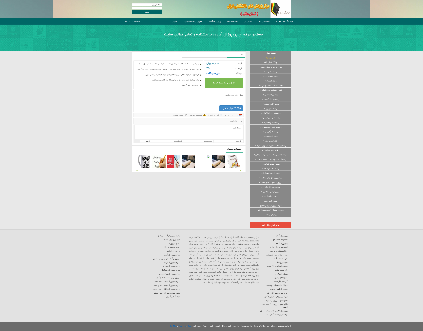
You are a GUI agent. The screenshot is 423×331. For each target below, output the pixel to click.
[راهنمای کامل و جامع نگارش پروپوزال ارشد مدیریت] (233, 168)
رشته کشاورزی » (271, 136)
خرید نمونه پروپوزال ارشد (277, 293)
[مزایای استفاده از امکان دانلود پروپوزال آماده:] (144, 168)
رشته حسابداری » (270, 76)
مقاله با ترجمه (264, 21)
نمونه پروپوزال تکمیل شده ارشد (167, 281)
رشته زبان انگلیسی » (270, 99)
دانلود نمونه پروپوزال (172, 247)
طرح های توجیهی (280, 277)
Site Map (173, 326)
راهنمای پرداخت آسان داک (277, 314)
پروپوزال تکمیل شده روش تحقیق (274, 311)
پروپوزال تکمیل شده (270, 196)
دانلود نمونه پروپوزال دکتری (276, 300)
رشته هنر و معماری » (270, 122)
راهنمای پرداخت (270, 215)
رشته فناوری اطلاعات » (271, 113)
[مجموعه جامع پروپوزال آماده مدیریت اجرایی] (188, 168)
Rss (189, 326)
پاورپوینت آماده (281, 270)
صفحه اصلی (271, 53)
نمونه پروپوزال (282, 262)
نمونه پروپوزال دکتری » (270, 187)
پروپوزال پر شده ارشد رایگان (168, 277)
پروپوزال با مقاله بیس (193, 21)
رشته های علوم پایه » (270, 168)
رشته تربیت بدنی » (270, 141)
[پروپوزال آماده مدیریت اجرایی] (203, 168)
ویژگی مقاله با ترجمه (279, 251)
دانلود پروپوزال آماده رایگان (169, 236)
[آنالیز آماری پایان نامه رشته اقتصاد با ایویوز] (173, 168)
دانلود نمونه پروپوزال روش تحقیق (166, 293)
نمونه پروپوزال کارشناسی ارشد (271, 210)
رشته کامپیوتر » (270, 108)
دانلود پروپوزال (174, 243)
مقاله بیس (248, 21)
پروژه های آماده (236, 121)
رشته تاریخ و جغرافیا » (270, 173)
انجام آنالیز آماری (173, 297)
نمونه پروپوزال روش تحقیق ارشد (166, 285)
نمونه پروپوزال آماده (172, 255)
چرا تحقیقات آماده (280, 258)
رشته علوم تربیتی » (271, 104)
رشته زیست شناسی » (270, 164)
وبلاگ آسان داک (270, 62)
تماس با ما (174, 21)
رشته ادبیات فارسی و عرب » (271, 85)
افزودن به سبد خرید (224, 82)
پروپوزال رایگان (173, 251)
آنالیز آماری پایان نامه (270, 225)
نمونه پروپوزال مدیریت (171, 266)
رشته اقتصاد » (271, 81)
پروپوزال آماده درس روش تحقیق (166, 258)
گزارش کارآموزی (280, 281)
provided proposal (280, 239)
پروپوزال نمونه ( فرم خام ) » (270, 182)
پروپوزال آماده (215, 21)
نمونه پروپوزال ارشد (172, 262)
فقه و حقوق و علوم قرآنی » (270, 90)
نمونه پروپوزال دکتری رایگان (276, 297)
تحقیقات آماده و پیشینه (285, 21)
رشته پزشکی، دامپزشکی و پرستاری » (270, 145)
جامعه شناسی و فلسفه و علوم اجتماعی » (271, 155)
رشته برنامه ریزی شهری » (271, 127)
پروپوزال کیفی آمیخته (279, 289)
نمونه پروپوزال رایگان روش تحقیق (166, 289)
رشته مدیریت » (270, 71)
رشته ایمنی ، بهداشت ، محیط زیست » (270, 159)
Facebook (182, 326)
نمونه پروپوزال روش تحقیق (271, 205)
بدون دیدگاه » (213, 73)
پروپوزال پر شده (270, 201)
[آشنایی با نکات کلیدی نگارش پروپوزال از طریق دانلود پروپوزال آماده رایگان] (159, 168)
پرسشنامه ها (232, 21)
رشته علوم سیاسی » (270, 150)
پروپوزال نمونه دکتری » (270, 191)
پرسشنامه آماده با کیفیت (277, 266)
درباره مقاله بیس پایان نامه (277, 255)
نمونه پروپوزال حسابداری (170, 270)
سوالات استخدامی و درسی (277, 285)
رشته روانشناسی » (271, 95)
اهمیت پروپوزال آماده (279, 247)
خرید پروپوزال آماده (172, 239)
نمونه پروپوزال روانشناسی (169, 274)
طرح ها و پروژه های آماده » (270, 67)
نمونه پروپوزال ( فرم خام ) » (270, 178)
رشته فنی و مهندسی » (270, 118)
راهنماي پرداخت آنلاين (190, 85)
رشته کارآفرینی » (270, 131)
